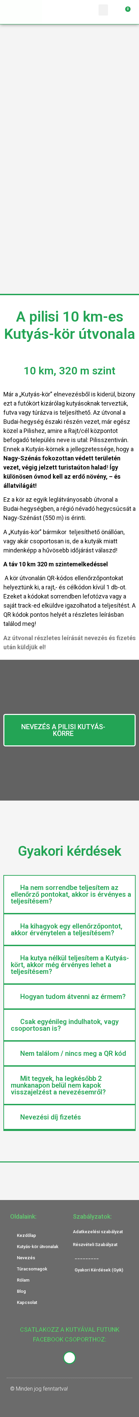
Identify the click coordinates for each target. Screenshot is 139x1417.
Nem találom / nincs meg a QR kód (73, 1053)
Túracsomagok (32, 1268)
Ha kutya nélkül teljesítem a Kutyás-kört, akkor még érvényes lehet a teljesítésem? (70, 965)
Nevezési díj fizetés (50, 1117)
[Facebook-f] (69, 1357)
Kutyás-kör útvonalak (37, 1246)
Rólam (23, 1280)
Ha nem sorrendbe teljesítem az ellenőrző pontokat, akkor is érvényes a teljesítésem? (71, 894)
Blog (21, 1291)
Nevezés (26, 1257)
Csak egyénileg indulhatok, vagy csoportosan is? (65, 1025)
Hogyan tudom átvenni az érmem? (73, 997)
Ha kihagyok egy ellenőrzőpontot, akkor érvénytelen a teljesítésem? (66, 929)
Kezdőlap (26, 1235)
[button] (103, 10)
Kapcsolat (27, 1302)
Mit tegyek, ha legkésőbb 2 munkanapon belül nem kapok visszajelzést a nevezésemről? (58, 1085)
